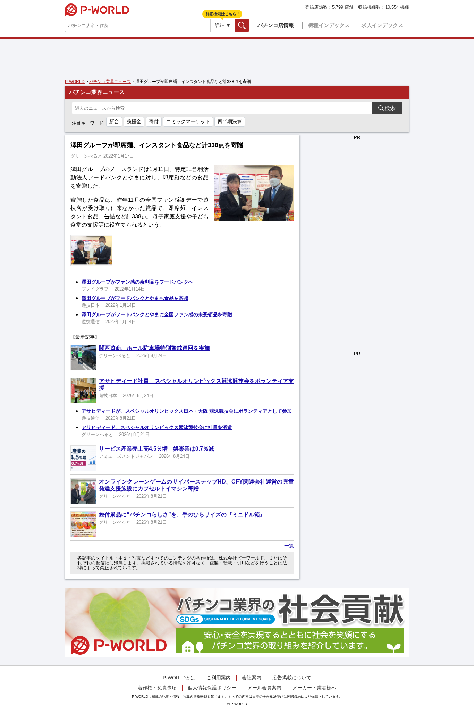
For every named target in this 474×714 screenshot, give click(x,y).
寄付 (154, 121)
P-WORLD (97, 9)
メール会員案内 (264, 687)
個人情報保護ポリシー (212, 687)
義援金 (134, 121)
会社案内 (251, 677)
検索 (248, 25)
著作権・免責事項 (157, 687)
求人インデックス (382, 25)
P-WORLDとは (179, 677)
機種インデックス (329, 25)
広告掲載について (291, 677)
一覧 (289, 545)
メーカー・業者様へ (314, 687)
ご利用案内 (218, 677)
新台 (114, 121)
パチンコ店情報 (275, 25)
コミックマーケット (188, 121)
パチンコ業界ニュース (110, 81)
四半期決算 (230, 121)
